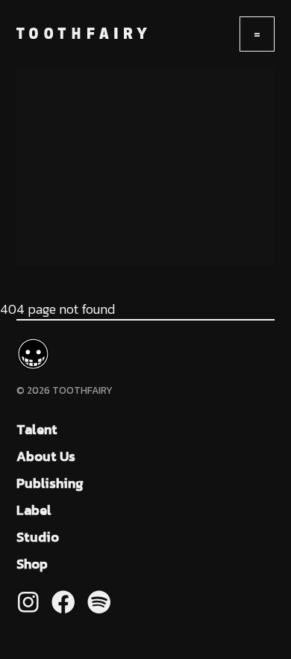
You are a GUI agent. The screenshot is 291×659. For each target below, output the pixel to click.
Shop (32, 564)
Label (33, 510)
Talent (36, 429)
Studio (37, 537)
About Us (45, 456)
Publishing (50, 483)
